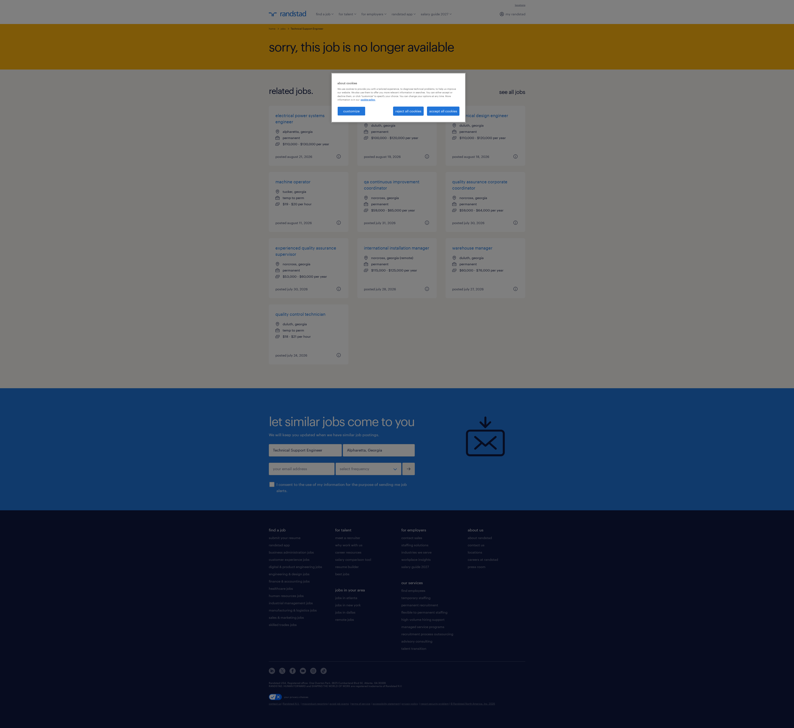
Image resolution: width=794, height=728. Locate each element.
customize (351, 111)
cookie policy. (368, 99)
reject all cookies (408, 111)
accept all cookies (443, 111)
